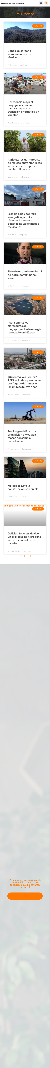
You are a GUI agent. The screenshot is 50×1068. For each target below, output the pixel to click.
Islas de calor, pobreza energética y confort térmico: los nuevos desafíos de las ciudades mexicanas (23, 220)
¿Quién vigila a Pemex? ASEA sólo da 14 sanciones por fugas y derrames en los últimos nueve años (24, 381)
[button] (41, 3)
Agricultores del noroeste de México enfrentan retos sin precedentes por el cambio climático (25, 164)
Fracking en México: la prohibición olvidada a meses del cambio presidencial (22, 436)
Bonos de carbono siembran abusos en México (20, 54)
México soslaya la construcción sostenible (23, 487)
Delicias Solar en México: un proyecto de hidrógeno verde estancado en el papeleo (24, 538)
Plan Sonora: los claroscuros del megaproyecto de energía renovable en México (24, 327)
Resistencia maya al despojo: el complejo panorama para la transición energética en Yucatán (23, 108)
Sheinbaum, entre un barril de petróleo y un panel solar (25, 275)
